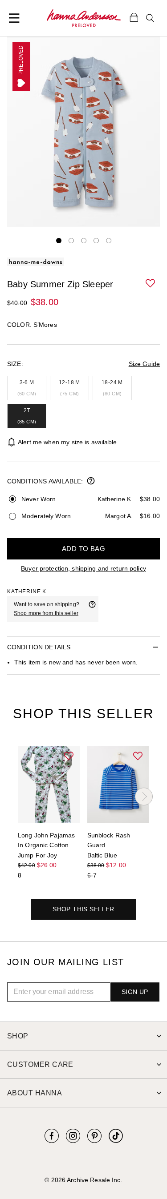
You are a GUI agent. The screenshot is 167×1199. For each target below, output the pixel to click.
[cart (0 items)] (134, 16)
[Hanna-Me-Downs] (84, 18)
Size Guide (144, 363)
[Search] (150, 18)
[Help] (92, 608)
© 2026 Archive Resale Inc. (83, 1179)
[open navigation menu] (14, 18)
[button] (151, 284)
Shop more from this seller (46, 613)
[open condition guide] (90, 481)
